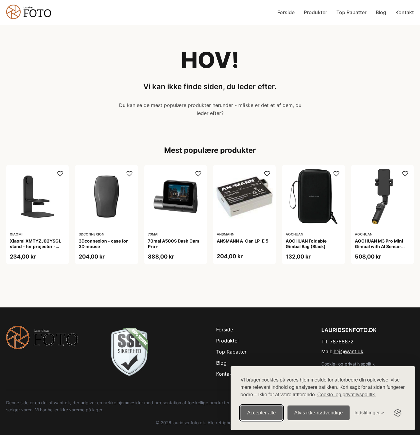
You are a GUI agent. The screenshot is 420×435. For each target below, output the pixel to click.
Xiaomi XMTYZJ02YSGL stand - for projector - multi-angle (35, 246)
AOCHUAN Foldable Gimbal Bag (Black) (306, 243)
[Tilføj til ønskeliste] (60, 173)
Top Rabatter (351, 12)
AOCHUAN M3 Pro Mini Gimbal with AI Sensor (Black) (379, 246)
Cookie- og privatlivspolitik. (346, 394)
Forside (286, 12)
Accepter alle (261, 412)
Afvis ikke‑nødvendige (318, 412)
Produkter (315, 12)
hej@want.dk (348, 351)
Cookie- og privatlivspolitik (348, 363)
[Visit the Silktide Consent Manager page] (397, 412)
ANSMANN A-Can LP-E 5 (242, 240)
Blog (381, 12)
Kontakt (404, 12)
